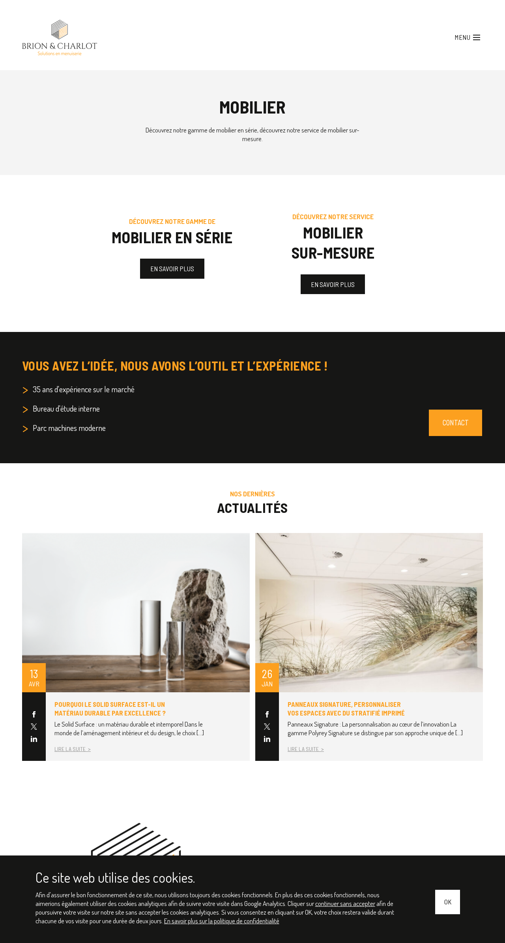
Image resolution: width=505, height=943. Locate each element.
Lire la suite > (71, 726)
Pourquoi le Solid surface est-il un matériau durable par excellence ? (105, 688)
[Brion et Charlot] (51, 34)
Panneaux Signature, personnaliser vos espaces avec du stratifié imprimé (342, 688)
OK (448, 903)
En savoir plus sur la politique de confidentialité (163, 921)
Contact (457, 404)
